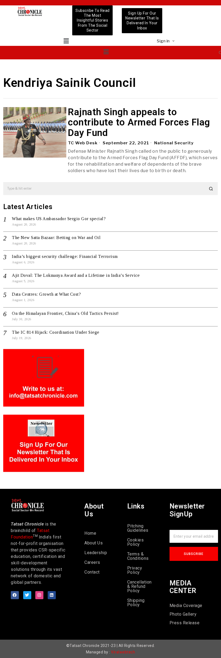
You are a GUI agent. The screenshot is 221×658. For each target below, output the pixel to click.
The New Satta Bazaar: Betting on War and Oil (56, 237)
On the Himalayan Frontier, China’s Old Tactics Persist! (65, 313)
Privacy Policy (134, 570)
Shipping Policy (136, 602)
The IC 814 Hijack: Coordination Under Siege (55, 332)
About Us (93, 543)
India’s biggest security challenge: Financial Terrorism (65, 256)
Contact (92, 572)
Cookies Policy (135, 542)
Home (90, 533)
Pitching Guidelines (138, 528)
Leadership (95, 552)
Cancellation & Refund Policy (139, 586)
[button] (66, 41)
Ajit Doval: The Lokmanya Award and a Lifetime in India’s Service (76, 275)
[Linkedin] (52, 595)
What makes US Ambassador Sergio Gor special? (59, 218)
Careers (92, 562)
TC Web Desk (83, 143)
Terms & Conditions (138, 556)
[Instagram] (39, 595)
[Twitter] (27, 595)
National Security (174, 143)
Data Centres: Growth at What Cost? (46, 294)
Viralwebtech (123, 652)
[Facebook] (15, 595)
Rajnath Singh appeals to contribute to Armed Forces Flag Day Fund (139, 122)
